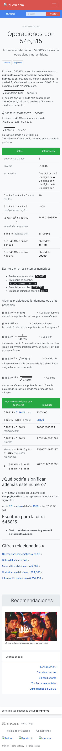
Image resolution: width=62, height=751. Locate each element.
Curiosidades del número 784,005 (21, 572)
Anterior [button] (6, 63)
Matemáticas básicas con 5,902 (20, 566)
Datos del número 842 (14, 560)
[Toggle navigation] (54, 5)
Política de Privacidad (18, 730)
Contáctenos (43, 730)
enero (19, 506)
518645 (20, 412)
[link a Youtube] (45, 737)
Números (10, 13)
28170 (40, 419)
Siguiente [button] (18, 63)
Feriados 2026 (48, 666)
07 (10, 506)
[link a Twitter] (7, 737)
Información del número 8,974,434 (21, 578)
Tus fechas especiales (43, 683)
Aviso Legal (27, 723)
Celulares (54, 14)
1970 (36, 506)
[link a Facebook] (26, 737)
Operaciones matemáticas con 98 (21, 553)
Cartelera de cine (46, 672)
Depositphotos (40, 710)
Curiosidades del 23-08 (43, 688)
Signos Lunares (47, 677)
